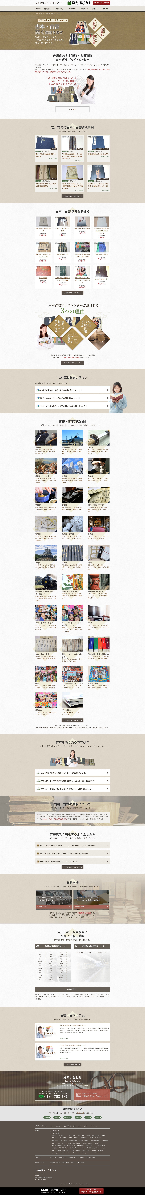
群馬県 (97, 1117)
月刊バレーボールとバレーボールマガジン (73, 1025)
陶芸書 (70, 1137)
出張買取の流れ (62, 1157)
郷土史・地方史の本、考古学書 (77, 1148)
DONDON (100, 1150)
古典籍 (53, 1143)
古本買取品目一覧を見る (71, 720)
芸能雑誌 (78, 1150)
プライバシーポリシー (83, 1126)
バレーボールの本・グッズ (58, 1150)
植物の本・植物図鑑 (87, 1143)
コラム (72, 1162)
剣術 (83, 1135)
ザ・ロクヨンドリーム (97, 1153)
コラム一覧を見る (71, 1064)
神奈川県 (67, 1117)
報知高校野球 (80, 1145)
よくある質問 (81, 1157)
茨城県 (78, 1117)
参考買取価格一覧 (54, 1131)
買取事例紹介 (60, 9)
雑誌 (103, 1148)
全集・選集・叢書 (63, 1148)
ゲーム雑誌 (55, 1153)
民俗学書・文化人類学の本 (93, 1148)
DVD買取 (54, 1148)
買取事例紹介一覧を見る (71, 196)
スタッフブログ (80, 1162)
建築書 (64, 1137)
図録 (59, 1143)
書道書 (91, 1137)
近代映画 (94, 1150)
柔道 (74, 1135)
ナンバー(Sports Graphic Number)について (73, 1045)
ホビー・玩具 (70, 1150)
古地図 (65, 1140)
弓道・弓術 (68, 1135)
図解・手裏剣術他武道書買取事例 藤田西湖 (46, 155)
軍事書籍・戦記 (96, 1135)
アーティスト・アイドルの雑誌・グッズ (95, 1145)
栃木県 (88, 1117)
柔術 (79, 1135)
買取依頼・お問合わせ (91, 1157)
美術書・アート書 (56, 1137)
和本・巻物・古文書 (57, 1140)
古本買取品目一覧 (54, 1133)
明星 (84, 1150)
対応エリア (84, 9)
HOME (38, 9)
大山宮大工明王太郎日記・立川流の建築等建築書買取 (45, 185)
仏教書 (81, 1140)
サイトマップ (94, 1126)
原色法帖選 (98, 1137)
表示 (74, 109)
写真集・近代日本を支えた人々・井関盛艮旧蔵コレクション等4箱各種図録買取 (72, 186)
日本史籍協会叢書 (95, 1140)
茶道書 (75, 1137)
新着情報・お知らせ (55, 1162)
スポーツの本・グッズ (69, 1145)
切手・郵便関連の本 (57, 1145)
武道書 (53, 1135)
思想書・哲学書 (73, 1140)
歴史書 (86, 1140)
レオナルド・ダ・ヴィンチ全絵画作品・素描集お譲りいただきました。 (98, 186)
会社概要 (105, 9)
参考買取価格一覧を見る (71, 293)
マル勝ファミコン (75, 1153)
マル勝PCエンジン (64, 1153)
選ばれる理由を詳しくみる (72, 362)
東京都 (46, 1117)
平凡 (88, 1150)
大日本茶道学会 (83, 1137)
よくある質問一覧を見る (71, 867)
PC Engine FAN (85, 1153)
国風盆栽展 (97, 1143)
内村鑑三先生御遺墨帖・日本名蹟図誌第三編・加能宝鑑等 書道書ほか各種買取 (72, 156)
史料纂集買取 (105, 1140)
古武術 (88, 1135)
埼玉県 (48, 13)
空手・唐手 (60, 1135)
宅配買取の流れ (71, 1157)
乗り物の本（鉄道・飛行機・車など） (71, 1143)
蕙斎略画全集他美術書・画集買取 (98, 154)
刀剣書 (103, 1135)
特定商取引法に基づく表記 (69, 1126)
